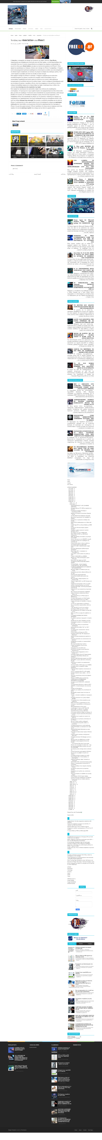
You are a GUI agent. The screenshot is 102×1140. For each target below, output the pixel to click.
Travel (68, 876)
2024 (72, 491)
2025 (72, 490)
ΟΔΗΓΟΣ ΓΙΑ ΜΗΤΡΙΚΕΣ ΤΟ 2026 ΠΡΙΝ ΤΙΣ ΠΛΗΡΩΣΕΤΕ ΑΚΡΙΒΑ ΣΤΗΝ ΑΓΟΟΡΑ (84, 350)
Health (68, 874)
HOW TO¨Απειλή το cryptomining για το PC (80, 702)
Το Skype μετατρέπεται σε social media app (80, 725)
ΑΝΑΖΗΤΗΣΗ (48, 28)
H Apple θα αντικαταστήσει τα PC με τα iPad (80, 583)
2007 (72, 808)
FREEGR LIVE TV (71, 878)
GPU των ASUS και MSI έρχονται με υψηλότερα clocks (63, 1056)
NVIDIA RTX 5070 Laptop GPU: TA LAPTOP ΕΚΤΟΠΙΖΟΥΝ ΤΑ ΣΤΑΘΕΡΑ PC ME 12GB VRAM (84, 133)
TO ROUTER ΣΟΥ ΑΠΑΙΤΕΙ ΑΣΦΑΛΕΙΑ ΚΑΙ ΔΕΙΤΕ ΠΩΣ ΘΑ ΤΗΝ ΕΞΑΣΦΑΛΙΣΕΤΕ (84, 306)
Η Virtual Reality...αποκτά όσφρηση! (79, 564)
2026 (72, 488)
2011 (72, 802)
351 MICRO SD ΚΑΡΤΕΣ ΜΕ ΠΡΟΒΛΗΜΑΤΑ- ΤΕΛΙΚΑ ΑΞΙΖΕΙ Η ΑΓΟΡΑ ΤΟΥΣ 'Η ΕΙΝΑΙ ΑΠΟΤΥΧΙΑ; (84, 336)
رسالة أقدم (63, 174)
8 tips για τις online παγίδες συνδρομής (79, 721)
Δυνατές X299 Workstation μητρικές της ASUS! (81, 658)
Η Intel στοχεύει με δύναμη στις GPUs (79, 632)
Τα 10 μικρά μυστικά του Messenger (79, 544)
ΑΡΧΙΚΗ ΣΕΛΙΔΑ (71, 883)
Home (68, 479)
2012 (72, 801)
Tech (41, 28)
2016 (72, 795)
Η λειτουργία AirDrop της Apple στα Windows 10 (81, 712)
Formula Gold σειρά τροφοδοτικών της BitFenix (81, 777)
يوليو (73, 785)
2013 (72, 799)
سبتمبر (73, 782)
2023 (72, 493)
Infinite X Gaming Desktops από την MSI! (80, 585)
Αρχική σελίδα (70, 815)
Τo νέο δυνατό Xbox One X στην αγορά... (80, 743)
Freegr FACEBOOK (71, 882)
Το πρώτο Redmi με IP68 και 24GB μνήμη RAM (77, 830)
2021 (72, 495)
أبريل (73, 789)
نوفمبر (73, 504)
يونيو (73, 787)
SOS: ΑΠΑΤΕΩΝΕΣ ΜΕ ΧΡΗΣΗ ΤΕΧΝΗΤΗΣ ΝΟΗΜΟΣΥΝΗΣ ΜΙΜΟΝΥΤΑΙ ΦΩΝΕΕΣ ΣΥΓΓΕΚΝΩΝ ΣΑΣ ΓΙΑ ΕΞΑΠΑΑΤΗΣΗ (21, 1058)
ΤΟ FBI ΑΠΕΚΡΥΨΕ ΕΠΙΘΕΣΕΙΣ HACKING (80, 515)
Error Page (90, 1130)
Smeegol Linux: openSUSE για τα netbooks (64, 1071)
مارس (73, 791)
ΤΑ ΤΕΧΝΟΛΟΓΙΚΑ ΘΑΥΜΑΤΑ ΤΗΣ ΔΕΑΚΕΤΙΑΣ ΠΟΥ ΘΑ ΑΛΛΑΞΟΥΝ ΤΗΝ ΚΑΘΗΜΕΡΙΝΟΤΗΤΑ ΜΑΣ (64, 1120)
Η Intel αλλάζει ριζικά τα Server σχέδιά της (80, 543)
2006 (71, 809)
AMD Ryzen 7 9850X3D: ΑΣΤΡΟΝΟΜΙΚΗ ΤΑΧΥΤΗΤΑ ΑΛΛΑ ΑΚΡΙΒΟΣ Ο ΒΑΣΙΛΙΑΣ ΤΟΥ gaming (84, 182)
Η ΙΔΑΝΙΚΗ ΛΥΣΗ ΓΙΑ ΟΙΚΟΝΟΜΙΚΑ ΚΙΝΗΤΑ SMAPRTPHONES (20, 1049)
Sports (68, 873)
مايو (73, 788)
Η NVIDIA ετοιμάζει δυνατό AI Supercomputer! (81, 654)
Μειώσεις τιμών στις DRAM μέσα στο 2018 (80, 739)
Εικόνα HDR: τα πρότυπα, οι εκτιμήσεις (79, 709)
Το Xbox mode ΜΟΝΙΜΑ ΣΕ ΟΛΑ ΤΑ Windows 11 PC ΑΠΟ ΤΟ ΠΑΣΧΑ (84, 148)
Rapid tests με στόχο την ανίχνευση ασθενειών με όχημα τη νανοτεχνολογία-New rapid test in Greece (64, 1079)
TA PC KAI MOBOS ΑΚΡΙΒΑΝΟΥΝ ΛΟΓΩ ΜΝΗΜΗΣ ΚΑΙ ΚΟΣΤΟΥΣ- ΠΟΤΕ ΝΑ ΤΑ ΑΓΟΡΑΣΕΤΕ (84, 366)
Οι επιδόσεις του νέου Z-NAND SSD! (79, 532)
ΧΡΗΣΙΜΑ (30, 28)
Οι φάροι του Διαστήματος (76, 688)
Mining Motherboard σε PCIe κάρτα (78, 706)
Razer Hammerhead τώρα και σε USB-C (79, 599)
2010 (72, 803)
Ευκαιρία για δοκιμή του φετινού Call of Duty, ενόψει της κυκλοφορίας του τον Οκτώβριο (79, 855)
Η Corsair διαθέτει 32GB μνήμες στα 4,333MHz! (81, 664)
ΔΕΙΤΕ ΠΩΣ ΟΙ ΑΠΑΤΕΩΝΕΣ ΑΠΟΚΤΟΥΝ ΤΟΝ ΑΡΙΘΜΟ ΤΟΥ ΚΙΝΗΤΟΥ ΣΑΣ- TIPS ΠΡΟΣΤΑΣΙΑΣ (64, 1111)
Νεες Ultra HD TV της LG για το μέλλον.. (79, 607)
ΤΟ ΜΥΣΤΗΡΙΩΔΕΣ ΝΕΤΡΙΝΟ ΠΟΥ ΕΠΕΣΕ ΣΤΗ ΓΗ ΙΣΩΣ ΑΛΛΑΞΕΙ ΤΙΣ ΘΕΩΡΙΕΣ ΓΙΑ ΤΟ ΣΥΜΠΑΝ (84, 449)
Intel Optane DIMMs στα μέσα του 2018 (79, 608)
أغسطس (74, 784)
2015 (72, 796)
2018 (72, 500)
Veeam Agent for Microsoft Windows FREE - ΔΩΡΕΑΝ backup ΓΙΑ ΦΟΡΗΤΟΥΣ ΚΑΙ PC (84, 222)
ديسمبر (73, 502)
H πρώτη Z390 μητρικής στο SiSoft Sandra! (80, 598)
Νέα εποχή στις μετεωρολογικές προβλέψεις (80, 591)
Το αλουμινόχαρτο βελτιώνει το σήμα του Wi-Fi (81, 684)
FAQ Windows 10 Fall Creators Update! (79, 776)
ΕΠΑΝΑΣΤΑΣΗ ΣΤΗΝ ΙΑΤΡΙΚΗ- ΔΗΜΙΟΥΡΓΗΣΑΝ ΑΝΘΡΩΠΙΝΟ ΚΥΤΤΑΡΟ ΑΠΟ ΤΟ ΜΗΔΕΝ (84, 418)
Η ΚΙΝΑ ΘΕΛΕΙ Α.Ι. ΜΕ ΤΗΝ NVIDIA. (79, 565)
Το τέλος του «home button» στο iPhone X (80, 603)
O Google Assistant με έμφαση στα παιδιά (80, 755)
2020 (72, 497)
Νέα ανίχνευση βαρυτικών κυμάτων (78, 643)
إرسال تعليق (15, 168)
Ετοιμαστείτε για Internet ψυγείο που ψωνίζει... (63, 1063)
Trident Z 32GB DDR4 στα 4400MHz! (79, 556)
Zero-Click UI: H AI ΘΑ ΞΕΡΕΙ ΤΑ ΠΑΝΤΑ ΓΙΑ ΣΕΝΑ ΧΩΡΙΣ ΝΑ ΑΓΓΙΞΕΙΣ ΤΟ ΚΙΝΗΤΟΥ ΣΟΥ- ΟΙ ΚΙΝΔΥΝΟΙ (84, 255)
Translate (78, 1038)
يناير (73, 794)
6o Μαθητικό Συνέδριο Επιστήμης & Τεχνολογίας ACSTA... (78, 511)
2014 (72, 798)
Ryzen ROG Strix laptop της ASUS (78, 560)
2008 (72, 806)
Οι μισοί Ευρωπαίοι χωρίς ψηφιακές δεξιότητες (81, 751)
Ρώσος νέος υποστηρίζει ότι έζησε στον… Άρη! (81, 744)
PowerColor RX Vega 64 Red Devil (78, 574)
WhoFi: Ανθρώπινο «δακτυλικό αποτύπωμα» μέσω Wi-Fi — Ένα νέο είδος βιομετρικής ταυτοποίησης (80, 840)
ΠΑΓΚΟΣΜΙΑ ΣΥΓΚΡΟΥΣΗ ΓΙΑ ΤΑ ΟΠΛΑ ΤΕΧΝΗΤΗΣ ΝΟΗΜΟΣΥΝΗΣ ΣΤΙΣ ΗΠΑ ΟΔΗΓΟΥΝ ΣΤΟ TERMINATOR (84, 433)
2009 (72, 805)
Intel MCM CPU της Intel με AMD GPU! (79, 710)
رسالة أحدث (11, 174)
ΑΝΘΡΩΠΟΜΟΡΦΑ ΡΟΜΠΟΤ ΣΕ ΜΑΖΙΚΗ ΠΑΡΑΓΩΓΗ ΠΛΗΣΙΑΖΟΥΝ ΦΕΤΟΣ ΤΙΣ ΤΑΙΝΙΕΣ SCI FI (84, 402)
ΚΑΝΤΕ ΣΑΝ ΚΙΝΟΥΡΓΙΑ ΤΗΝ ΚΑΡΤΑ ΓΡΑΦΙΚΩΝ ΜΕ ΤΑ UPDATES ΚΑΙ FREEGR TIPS (84, 321)
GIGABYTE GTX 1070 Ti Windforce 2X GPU (80, 620)
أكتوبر (73, 781)
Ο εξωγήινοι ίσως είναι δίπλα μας (78, 647)
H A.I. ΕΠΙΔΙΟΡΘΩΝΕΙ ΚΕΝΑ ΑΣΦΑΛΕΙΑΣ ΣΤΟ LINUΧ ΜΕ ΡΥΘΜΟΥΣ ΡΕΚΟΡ (84, 270)
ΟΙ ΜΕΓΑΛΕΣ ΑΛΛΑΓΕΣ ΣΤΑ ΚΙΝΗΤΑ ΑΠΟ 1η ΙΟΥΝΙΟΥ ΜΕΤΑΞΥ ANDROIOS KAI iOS (64, 1102)
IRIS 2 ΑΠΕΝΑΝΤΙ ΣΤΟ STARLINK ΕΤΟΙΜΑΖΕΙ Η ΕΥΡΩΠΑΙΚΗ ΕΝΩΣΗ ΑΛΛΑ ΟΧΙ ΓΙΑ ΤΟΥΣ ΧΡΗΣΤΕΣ (84, 386)
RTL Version (70, 484)
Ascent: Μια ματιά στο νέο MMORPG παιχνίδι (81, 539)
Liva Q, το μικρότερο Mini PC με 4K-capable (80, 671)
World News (70, 868)
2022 (72, 494)
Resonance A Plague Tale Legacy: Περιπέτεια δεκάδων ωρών (80, 861)
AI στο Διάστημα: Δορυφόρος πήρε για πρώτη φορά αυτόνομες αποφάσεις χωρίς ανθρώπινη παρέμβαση (78, 843)
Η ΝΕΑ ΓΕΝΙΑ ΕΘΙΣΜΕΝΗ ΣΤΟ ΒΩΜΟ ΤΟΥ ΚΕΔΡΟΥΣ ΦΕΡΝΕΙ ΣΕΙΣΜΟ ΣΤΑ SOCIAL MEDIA (32, 1)
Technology (69, 870)
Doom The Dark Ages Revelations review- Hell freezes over (80, 860)
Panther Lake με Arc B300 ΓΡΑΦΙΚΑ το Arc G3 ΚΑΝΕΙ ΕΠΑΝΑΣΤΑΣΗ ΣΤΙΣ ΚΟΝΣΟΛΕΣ (84, 119)
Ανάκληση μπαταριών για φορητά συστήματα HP (64, 1048)
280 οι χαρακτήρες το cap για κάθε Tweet (80, 708)
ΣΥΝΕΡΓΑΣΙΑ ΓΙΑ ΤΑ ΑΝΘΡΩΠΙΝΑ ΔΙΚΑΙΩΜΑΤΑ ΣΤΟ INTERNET (78, 680)
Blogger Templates (12, 1130)
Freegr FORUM (70, 880)
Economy (69, 871)
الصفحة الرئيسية (37, 174)
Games (36, 28)
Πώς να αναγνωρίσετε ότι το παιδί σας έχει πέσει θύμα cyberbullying (64, 1087)
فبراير (73, 792)
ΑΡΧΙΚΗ (11, 28)
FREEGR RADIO (18, 28)
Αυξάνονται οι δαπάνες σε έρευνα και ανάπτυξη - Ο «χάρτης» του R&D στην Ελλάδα (78, 824)
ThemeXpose (23, 1130)
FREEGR (24, 28)
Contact (69, 483)
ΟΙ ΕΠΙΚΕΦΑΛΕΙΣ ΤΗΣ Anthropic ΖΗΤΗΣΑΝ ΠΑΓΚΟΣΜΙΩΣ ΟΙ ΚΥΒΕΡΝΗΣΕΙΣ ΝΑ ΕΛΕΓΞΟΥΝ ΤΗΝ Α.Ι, (84, 286)
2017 (72, 501)
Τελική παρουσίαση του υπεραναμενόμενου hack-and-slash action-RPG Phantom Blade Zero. (80, 858)
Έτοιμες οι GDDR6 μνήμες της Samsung (79, 677)
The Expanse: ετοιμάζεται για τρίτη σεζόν (64, 1095)
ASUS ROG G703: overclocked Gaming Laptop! (81, 761)
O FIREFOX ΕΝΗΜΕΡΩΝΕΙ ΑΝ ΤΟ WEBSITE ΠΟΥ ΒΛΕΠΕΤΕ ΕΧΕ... (81, 567)
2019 (72, 498)
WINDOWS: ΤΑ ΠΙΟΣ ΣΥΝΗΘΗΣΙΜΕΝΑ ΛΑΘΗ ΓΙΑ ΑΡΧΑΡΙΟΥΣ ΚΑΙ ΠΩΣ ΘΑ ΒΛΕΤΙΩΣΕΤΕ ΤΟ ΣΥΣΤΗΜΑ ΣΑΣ (84, 239)
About (68, 481)
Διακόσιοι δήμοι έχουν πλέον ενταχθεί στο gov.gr (78, 826)
